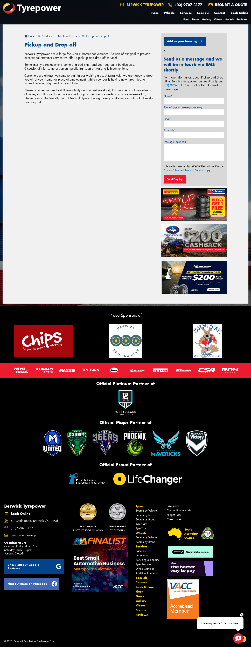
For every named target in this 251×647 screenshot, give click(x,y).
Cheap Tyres (174, 519)
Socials (229, 19)
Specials (203, 13)
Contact (219, 13)
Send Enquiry (175, 179)
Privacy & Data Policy (24, 641)
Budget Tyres (174, 515)
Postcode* (170, 130)
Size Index (173, 506)
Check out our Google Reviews (23, 566)
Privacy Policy (171, 170)
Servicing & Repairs (147, 560)
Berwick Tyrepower (144, 5)
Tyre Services (143, 564)
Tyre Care (141, 524)
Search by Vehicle (146, 510)
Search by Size (144, 515)
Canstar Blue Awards (179, 510)
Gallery (206, 19)
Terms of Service (194, 170)
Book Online (239, 13)
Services (186, 13)
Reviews (241, 19)
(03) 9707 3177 (188, 5)
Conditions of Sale (45, 641)
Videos (218, 19)
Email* (168, 119)
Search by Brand (145, 519)
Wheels (169, 13)
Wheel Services (145, 569)
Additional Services (147, 573)
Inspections (142, 555)
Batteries (140, 551)
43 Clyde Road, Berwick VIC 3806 (34, 521)
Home (31, 36)
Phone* (183, 107)
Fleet (186, 19)
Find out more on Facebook (27, 584)
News (195, 19)
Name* (168, 96)
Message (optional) (175, 142)
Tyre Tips (141, 528)
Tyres (154, 13)
